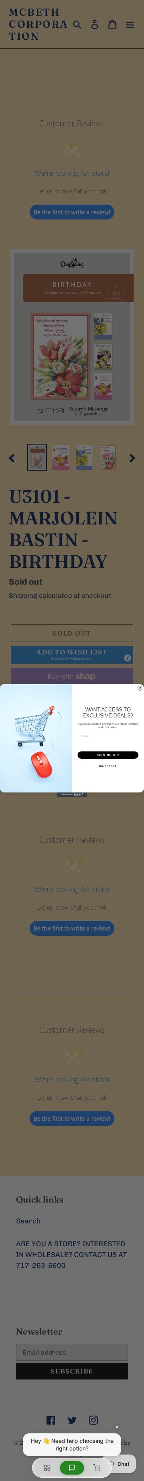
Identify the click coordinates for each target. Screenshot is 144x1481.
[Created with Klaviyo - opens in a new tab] (72, 794)
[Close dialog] (140, 688)
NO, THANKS (108, 766)
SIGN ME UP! (108, 755)
